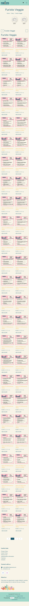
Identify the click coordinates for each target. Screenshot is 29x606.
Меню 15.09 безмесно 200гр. (7, 288)
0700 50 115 (6, 569)
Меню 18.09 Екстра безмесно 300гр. (21, 367)
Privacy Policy (4, 551)
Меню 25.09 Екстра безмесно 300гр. (21, 486)
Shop (12, 13)
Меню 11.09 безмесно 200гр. (7, 228)
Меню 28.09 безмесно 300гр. (21, 506)
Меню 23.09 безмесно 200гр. (7, 426)
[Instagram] (7, 573)
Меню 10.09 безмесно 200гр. (7, 208)
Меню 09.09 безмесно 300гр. (21, 189)
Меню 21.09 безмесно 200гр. (7, 387)
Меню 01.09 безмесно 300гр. (21, 70)
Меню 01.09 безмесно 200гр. (7, 70)
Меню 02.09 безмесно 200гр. (7, 89)
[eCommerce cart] (23, 2)
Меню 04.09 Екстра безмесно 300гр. (21, 149)
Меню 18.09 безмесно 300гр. (7, 367)
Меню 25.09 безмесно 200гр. (7, 466)
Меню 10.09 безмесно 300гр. (21, 208)
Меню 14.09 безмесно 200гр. (7, 268)
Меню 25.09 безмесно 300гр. (7, 486)
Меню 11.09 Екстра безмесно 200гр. (21, 228)
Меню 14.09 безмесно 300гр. (21, 268)
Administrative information (7, 556)
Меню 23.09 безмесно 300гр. (21, 426)
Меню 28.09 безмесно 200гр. (7, 506)
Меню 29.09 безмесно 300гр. (21, 525)
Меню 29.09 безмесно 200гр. (7, 525)
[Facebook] (3, 573)
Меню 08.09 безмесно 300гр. (21, 169)
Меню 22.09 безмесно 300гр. (21, 407)
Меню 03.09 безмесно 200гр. (7, 109)
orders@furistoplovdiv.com (9, 567)
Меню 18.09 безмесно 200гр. (7, 347)
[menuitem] (10, 596)
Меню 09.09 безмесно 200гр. (7, 189)
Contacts (3, 560)
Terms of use (4, 554)
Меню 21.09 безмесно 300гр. (7, 407)
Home (8, 13)
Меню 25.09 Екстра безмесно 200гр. (21, 466)
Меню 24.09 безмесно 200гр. (7, 446)
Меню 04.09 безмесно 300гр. (7, 149)
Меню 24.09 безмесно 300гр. (21, 446)
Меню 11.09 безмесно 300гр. (7, 248)
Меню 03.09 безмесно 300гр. (21, 109)
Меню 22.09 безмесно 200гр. (21, 387)
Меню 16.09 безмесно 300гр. (21, 307)
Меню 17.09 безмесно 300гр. (21, 327)
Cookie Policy (4, 553)
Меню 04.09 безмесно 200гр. (7, 129)
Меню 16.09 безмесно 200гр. (7, 307)
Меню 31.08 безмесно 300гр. (21, 50)
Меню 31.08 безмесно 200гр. (7, 50)
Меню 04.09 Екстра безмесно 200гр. (21, 129)
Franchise (3, 558)
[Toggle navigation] (26, 2)
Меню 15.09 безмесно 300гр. (21, 288)
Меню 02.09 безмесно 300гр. (21, 89)
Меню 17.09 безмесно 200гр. (7, 327)
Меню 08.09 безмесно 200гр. (7, 169)
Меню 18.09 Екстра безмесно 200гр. (21, 347)
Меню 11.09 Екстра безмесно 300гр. (21, 248)
